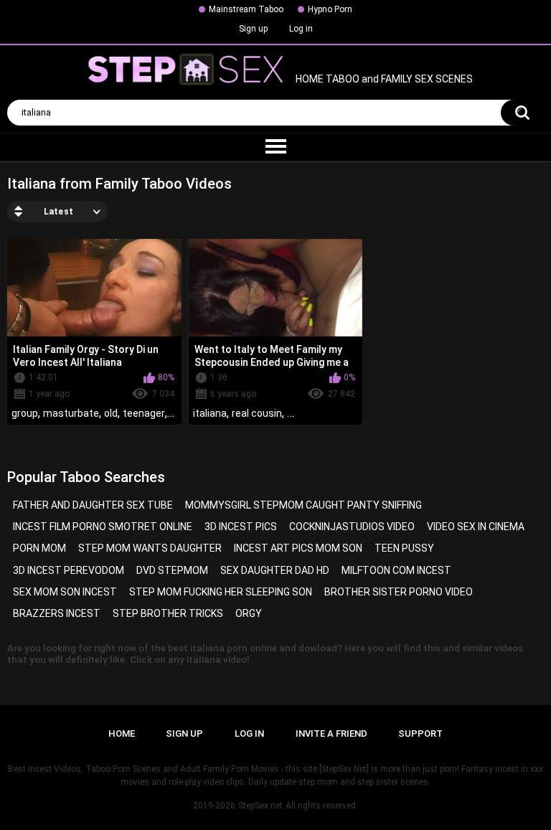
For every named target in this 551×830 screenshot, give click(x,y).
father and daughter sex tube (93, 505)
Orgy (248, 613)
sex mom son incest (65, 592)
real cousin (257, 413)
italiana (210, 413)
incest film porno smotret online (102, 526)
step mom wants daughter (150, 548)
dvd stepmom (172, 570)
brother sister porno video (398, 592)
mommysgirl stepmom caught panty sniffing (303, 505)
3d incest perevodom (68, 570)
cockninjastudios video (352, 526)
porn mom (39, 548)
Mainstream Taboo (246, 9)
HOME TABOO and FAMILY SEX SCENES (383, 79)
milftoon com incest (396, 570)
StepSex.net (260, 806)
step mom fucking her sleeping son (220, 592)
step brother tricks (168, 613)
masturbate (71, 413)
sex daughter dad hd (274, 570)
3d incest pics (240, 526)
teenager (144, 413)
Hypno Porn (330, 9)
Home (121, 733)
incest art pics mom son (298, 548)
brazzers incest (56, 613)
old (111, 413)
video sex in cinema (475, 526)
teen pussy (404, 548)
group (24, 413)
